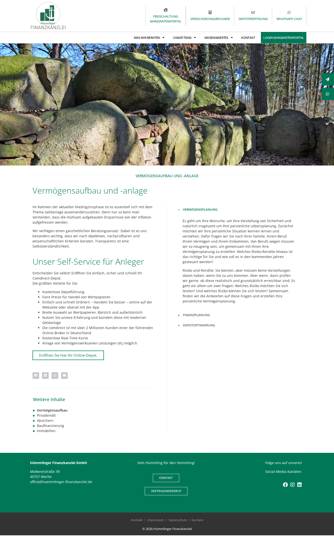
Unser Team (182, 37)
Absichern (45, 420)
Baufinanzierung (50, 425)
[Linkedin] (299, 484)
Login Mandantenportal (283, 37)
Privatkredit (46, 415)
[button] (36, 375)
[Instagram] (292, 484)
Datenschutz (178, 520)
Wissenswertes (216, 37)
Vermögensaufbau (52, 410)
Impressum (155, 520)
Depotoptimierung (199, 325)
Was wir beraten (147, 37)
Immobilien (46, 430)
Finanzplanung (196, 315)
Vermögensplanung (200, 209)
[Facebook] (285, 484)
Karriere (197, 520)
